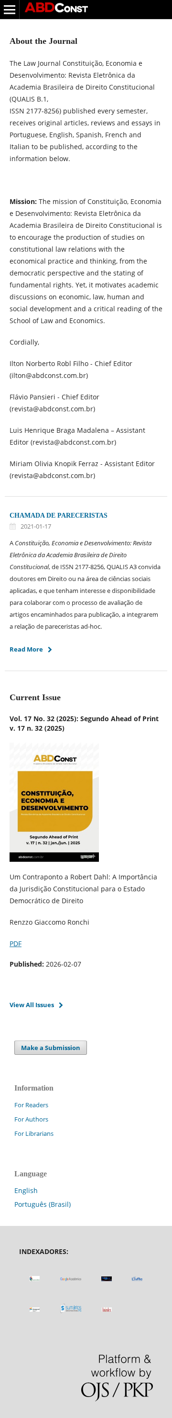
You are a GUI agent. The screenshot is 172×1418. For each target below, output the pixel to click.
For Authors (31, 1119)
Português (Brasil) (42, 1204)
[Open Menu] (9, 9)
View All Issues (32, 1004)
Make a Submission (50, 1047)
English (26, 1190)
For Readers (31, 1105)
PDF (16, 943)
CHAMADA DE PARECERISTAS (59, 515)
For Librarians (34, 1133)
